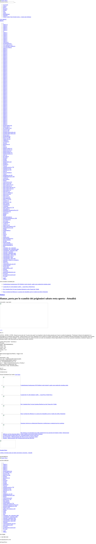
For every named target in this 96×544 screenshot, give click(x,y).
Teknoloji (5, 15)
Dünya (4, 7)
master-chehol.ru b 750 (8, 207)
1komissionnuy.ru (7, 43)
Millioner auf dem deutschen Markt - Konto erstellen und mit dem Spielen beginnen (23, 434)
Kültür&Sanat (6, 14)
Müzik (4, 215)
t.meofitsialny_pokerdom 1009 (10, 250)
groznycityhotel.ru (7, 172)
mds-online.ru (6, 209)
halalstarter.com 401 (7, 175)
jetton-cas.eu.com (7, 183)
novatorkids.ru (6, 222)
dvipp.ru (5, 147)
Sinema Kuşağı (6, 242)
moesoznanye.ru (7, 211)
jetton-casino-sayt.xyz (8, 184)
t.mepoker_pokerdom (8, 252)
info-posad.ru (6, 179)
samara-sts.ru (6, 237)
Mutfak (4, 214)
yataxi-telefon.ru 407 (8, 268)
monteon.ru (5, 213)
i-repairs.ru (5, 178)
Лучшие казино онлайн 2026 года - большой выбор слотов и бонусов (20, 435)
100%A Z (5, 24)
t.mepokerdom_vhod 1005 (9, 258)
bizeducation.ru (6, 136)
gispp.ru (5, 171)
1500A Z (5, 32)
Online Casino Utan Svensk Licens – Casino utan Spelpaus (17, 16)
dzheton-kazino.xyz (7, 152)
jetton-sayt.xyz (6, 196)
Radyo (4, 233)
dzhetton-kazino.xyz (8, 153)
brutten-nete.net (6, 139)
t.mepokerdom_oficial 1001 (9, 254)
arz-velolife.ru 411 (7, 128)
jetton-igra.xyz (6, 191)
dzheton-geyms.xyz (7, 149)
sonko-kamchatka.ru (8, 243)
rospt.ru (5, 234)
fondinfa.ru (5, 164)
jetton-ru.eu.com (7, 194)
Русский (5, 276)
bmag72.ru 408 (6, 137)
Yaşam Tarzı (6, 266)
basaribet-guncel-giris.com (9, 132)
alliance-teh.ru (6, 126)
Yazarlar (5, 269)
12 (3, 31)
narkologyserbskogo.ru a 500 (10, 218)
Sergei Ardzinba (7, 239)
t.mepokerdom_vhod (8, 257)
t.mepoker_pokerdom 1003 (9, 253)
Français (5, 165)
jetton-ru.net (6, 195)
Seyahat (5, 241)
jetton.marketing (7, 198)
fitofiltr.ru (5, 163)
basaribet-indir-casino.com (9, 133)
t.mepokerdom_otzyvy (8, 256)
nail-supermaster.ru (7, 217)
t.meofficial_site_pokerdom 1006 (11, 249)
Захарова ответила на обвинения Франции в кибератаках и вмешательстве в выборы (42, 423)
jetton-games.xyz (7, 190)
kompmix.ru (6, 200)
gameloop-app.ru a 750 (8, 167)
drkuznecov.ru (6, 144)
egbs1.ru (5, 155)
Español (5, 160)
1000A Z (5, 26)
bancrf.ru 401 (6, 130)
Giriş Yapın (17, 374)
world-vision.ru (6, 265)
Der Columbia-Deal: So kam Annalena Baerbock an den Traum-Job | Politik (39, 404)
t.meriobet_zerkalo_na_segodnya (11, 260)
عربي (4, 277)
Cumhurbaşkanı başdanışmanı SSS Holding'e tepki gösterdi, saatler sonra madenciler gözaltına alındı (44, 385)
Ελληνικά (5, 273)
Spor (4, 11)
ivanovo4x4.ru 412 (7, 182)
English (5, 159)
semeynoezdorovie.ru (8, 238)
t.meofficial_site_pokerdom (9, 248)
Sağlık (4, 12)
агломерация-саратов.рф (9, 274)
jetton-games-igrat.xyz (8, 188)
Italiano (5, 180)
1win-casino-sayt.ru (7, 44)
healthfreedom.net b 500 (8, 176)
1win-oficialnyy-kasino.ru (9, 46)
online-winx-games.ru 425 (9, 226)
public (4, 231)
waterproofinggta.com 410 (9, 264)
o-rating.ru (5, 223)
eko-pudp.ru (6, 156)
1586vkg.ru (5, 42)
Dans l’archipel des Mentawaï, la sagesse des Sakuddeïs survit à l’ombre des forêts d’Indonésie (43, 413)
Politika (5, 10)
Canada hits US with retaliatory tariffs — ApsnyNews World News (36, 394)
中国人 (5, 279)
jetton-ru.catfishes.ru (8, 192)
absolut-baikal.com (7, 125)
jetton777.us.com (7, 199)
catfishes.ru (5, 140)
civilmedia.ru (6, 141)
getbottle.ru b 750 (7, 169)
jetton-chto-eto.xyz (7, 186)
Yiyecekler (5, 270)
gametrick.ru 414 (7, 168)
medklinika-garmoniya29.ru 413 (10, 210)
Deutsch (5, 143)
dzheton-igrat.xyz (7, 151)
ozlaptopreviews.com (8, 227)
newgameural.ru (7, 219)
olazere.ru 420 (6, 225)
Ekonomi (5, 8)
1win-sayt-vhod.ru (7, 47)
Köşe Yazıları (6, 203)
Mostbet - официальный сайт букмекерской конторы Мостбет (18, 438)
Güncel (4, 6)
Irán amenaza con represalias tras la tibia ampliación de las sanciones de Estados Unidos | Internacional (45, 432)
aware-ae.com (6, 129)
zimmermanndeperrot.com (9, 272)
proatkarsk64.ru (6, 230)
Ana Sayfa (5, 4)
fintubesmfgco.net (7, 161)
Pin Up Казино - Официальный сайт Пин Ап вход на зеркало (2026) (20, 436)
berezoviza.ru (6, 135)
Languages (5, 206)
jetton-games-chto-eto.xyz (9, 187)
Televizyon (5, 262)
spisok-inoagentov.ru (8, 245)
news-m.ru (5, 221)
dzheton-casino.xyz (7, 148)
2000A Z (5, 48)
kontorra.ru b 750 (7, 202)
